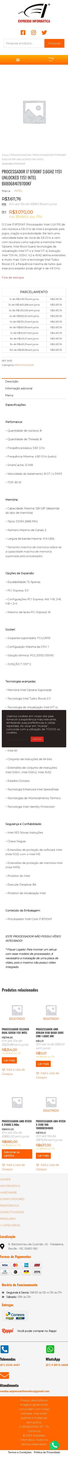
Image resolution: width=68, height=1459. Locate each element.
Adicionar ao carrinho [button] (12, 1154)
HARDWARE (8, 1192)
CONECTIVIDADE (12, 1212)
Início (5, 155)
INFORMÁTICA (10, 1186)
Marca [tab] (9, 395)
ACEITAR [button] (37, 739)
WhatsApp (53, 1359)
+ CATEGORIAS (10, 1225)
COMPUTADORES (12, 1199)
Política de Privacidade (47, 1452)
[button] (18, 60)
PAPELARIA (8, 1218)
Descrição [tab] (11, 381)
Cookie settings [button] (17, 739)
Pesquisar (54, 43)
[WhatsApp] (50, 1349)
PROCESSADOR (20, 155)
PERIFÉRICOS (9, 1205)
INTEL (18, 190)
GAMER (5, 1179)
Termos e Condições (20, 1452)
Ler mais (9, 1060)
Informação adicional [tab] (18, 388)
